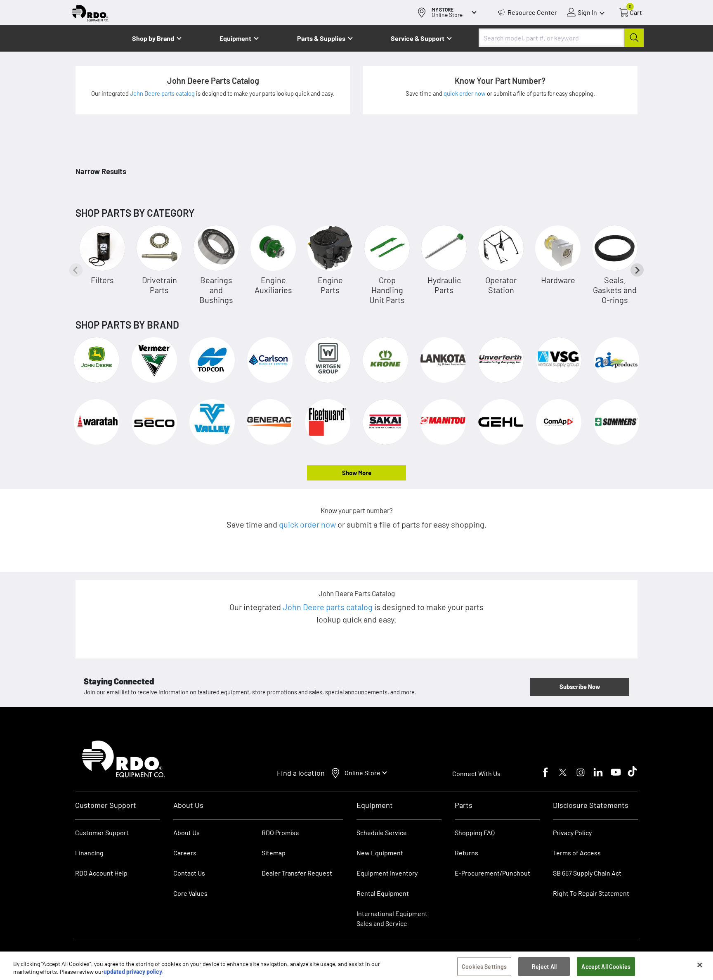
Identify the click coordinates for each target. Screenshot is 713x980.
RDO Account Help (101, 873)
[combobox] (561, 37)
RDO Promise (280, 832)
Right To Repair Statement (591, 893)
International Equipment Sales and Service (391, 918)
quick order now (465, 93)
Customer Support (102, 832)
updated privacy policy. (133, 971)
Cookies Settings (484, 966)
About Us (186, 832)
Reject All (544, 966)
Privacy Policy (572, 832)
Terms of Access (577, 853)
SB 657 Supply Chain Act (587, 873)
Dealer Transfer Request (297, 873)
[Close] (700, 965)
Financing (89, 853)
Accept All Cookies (605, 966)
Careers (184, 853)
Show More (356, 472)
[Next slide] (637, 270)
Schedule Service (381, 832)
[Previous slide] (76, 270)
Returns (466, 853)
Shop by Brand (153, 38)
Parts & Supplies (321, 38)
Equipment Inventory (387, 873)
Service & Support (417, 38)
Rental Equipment (383, 893)
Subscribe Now (580, 686)
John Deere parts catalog (163, 93)
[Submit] (634, 37)
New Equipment (379, 853)
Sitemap (274, 853)
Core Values (190, 893)
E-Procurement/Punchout (492, 873)
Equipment (235, 38)
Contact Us (189, 873)
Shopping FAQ (475, 832)
